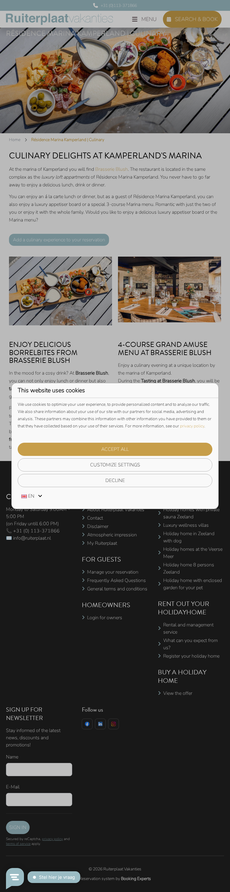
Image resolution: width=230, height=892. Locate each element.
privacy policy (192, 426)
